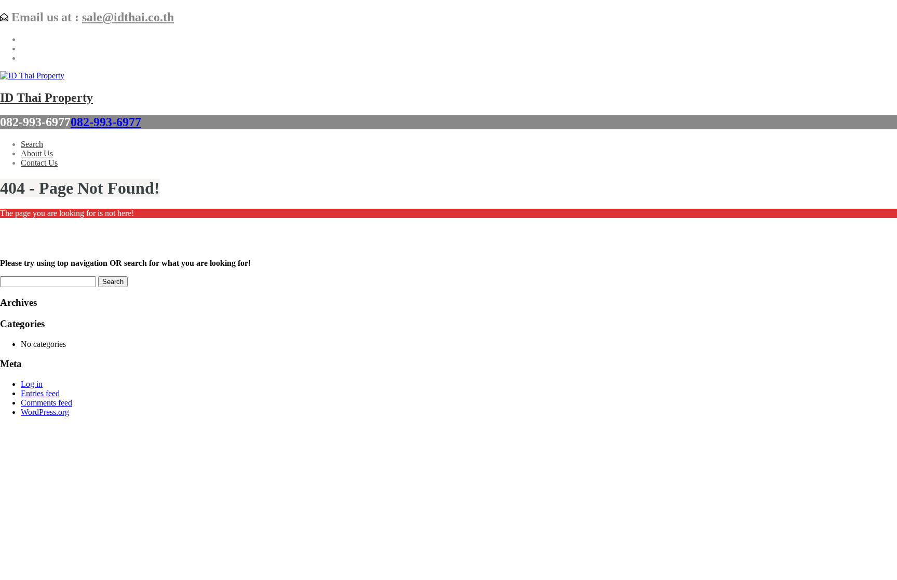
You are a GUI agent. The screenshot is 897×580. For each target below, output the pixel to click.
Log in (32, 384)
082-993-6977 (106, 122)
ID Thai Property (46, 97)
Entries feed (40, 393)
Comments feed (46, 402)
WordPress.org (45, 412)
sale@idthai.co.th (128, 17)
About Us (37, 153)
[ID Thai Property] (32, 75)
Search (32, 144)
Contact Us (39, 162)
